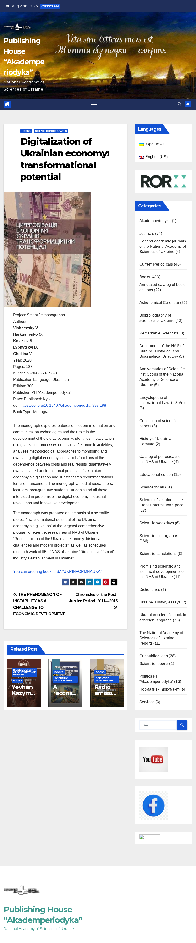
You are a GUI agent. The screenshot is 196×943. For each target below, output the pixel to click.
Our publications (153, 656)
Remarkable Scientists (159, 333)
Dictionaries (149, 589)
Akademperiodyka (155, 221)
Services (147, 702)
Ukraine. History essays (160, 602)
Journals (146, 233)
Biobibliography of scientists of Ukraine (24, 672)
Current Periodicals (156, 264)
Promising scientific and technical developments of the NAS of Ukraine (162, 571)
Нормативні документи (160, 689)
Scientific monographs (51, 131)
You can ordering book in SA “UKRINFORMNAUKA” (57, 572)
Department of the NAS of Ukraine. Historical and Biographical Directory (161, 351)
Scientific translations (158, 554)
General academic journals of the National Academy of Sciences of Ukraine (162, 246)
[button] (179, 104)
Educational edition (156, 474)
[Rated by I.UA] (149, 838)
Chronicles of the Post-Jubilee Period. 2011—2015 (93, 597)
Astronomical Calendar (159, 303)
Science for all (151, 487)
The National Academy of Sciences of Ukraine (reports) (161, 638)
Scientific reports (154, 664)
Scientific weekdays (156, 523)
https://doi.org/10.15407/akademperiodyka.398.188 (63, 405)
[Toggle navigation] (94, 104)
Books (26, 131)
